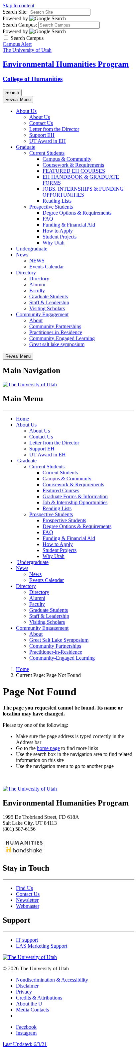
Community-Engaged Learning (62, 338)
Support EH (42, 135)
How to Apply (58, 231)
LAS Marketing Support (41, 946)
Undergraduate (31, 248)
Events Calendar (46, 266)
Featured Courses (61, 490)
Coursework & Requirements (73, 165)
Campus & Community (67, 159)
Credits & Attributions (39, 998)
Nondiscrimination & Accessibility (52, 980)
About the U (29, 1003)
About (36, 320)
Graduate (25, 147)
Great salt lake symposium (56, 344)
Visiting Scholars (47, 308)
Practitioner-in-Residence (55, 332)
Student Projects (59, 236)
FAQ (48, 219)
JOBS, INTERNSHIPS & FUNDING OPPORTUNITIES (83, 192)
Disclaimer (27, 986)
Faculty (37, 290)
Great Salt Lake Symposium (58, 640)
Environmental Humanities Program (66, 64)
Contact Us (41, 123)
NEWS (37, 260)
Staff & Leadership (49, 302)
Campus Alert (17, 44)
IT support (27, 940)
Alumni (37, 284)
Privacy (24, 992)
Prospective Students (51, 207)
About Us (26, 111)
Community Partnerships (55, 326)
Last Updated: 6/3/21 (25, 1044)
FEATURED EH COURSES (74, 171)
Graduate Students (48, 296)
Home (22, 419)
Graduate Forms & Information (75, 496)
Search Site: (15, 12)
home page (48, 748)
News (22, 254)
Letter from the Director (54, 129)
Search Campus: (20, 25)
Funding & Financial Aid (69, 225)
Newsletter (27, 900)
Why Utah (54, 242)
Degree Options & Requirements (77, 213)
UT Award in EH (47, 141)
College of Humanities (33, 78)
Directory (26, 272)
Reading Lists (57, 201)
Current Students (47, 153)
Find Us (24, 888)
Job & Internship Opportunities (75, 502)
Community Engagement (42, 314)
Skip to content (18, 5)
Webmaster (27, 906)
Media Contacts (32, 1009)
